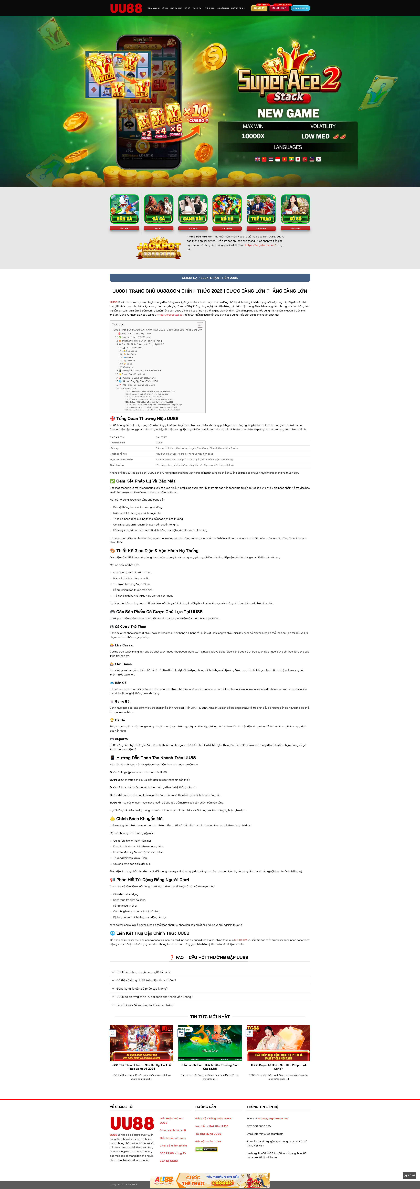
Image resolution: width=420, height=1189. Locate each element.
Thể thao (209, 8)
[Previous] (109, 1057)
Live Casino (176, 8)
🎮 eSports (128, 367)
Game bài (197, 8)
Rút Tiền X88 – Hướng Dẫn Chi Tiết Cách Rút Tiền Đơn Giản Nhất (154, 407)
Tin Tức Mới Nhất (127, 388)
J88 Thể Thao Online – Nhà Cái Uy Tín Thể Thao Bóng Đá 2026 (153, 391)
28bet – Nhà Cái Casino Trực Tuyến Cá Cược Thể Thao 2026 (152, 402)
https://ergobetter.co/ (170, 314)
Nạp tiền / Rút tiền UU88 (211, 1126)
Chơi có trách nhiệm (173, 1145)
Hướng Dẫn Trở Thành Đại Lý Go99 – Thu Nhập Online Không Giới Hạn (156, 405)
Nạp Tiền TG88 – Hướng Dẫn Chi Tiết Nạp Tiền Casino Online (153, 399)
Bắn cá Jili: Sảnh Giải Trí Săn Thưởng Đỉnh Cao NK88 (149, 394)
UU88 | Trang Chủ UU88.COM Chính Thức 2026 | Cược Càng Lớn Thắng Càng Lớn (158, 329)
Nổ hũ (165, 8)
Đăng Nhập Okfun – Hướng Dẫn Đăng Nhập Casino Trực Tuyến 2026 (155, 410)
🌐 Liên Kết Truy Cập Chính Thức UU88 (138, 381)
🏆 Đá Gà (128, 364)
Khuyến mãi (223, 8)
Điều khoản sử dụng (173, 1138)
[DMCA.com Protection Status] (206, 1149)
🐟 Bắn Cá (128, 357)
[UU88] (126, 8)
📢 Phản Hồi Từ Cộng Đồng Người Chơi (137, 377)
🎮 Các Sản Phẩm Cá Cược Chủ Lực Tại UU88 (141, 344)
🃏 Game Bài (129, 360)
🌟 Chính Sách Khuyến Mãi (132, 374)
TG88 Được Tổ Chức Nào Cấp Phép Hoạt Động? (147, 397)
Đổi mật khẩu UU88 (208, 1141)
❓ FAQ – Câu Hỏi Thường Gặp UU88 (137, 385)
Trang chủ (153, 8)
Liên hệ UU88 (169, 1160)
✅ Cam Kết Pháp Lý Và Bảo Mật (134, 337)
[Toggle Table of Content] (198, 325)
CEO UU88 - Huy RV (173, 1153)
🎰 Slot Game (130, 354)
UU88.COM (240, 940)
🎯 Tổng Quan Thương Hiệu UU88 (135, 333)
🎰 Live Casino (130, 351)
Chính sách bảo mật (173, 1130)
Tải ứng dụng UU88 (208, 1133)
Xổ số (187, 8)
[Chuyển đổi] (113, 972)
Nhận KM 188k (300, 8)
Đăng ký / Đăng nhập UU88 (213, 1118)
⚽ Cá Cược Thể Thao (132, 347)
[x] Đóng (409, 1175)
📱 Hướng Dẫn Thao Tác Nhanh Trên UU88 (140, 370)
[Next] (310, 1057)
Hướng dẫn (237, 8)
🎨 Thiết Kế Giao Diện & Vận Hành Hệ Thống (140, 340)
